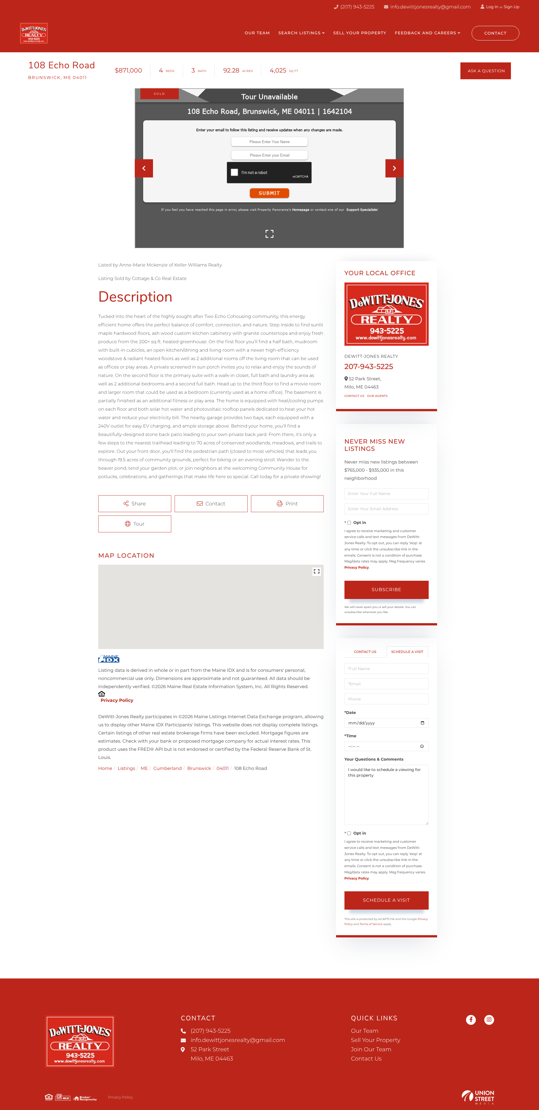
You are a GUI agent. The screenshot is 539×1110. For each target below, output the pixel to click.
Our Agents (377, 396)
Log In (492, 6)
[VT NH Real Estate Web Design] (478, 1097)
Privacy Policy (117, 700)
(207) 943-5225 (356, 7)
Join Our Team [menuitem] (371, 1049)
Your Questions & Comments (373, 759)
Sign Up (511, 6)
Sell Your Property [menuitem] (359, 32)
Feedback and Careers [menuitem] (425, 32)
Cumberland (167, 768)
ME (144, 768)
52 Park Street (212, 1054)
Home (105, 768)
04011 (222, 768)
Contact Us (354, 396)
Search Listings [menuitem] (299, 32)
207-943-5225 (368, 366)
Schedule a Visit (407, 652)
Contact (495, 33)
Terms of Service (371, 924)
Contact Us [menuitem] (366, 1058)
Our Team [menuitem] (257, 32)
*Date (350, 712)
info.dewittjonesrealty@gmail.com (430, 7)
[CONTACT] (485, 70)
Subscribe (386, 589)
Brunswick (199, 768)
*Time (350, 735)
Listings (126, 768)
